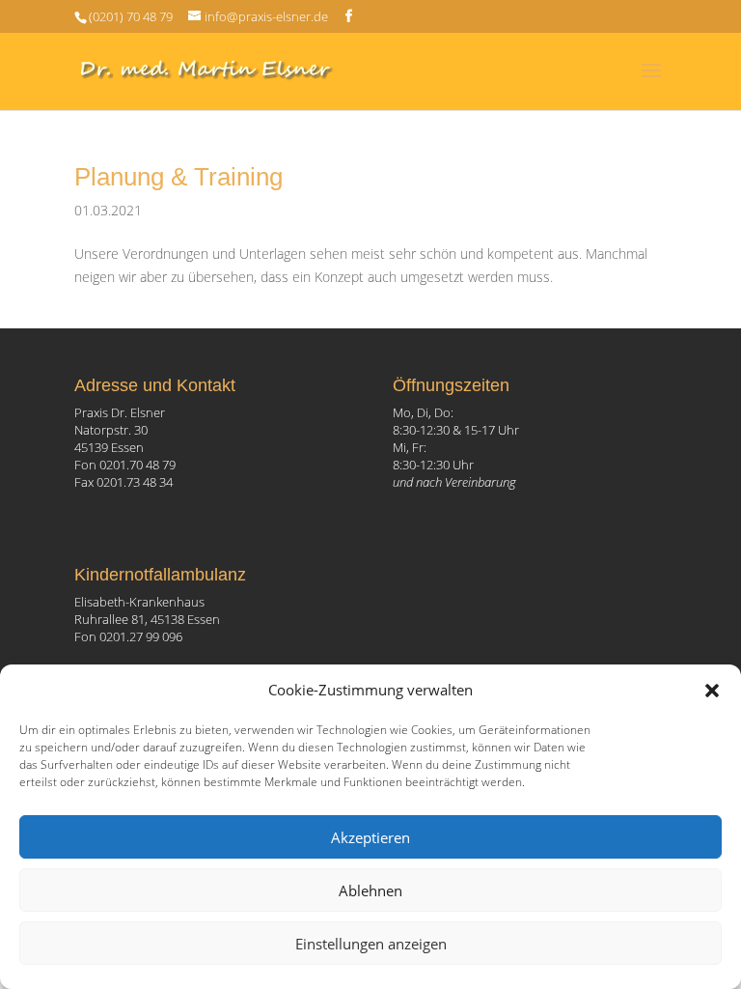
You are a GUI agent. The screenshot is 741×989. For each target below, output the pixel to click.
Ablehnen (370, 890)
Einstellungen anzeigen (371, 943)
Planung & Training (178, 176)
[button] (712, 690)
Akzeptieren (370, 837)
